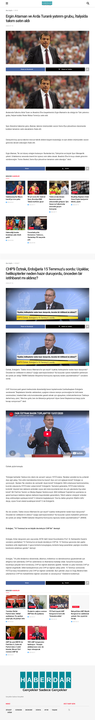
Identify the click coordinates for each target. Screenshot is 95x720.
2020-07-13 (9, 26)
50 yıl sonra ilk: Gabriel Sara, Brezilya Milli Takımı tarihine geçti (36, 199)
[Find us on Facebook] (65, 710)
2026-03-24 (10, 202)
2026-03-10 (75, 204)
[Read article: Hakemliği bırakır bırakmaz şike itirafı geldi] (15, 223)
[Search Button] (88, 3)
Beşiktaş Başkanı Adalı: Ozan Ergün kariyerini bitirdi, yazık (80, 199)
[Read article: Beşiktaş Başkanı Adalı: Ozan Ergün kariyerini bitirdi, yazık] (80, 188)
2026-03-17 (32, 204)
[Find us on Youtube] (74, 710)
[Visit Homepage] (47, 3)
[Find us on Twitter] (69, 710)
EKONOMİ (28, 710)
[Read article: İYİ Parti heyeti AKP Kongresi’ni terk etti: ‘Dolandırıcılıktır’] (59, 602)
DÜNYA (38, 710)
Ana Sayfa (9, 10)
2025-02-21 (32, 652)
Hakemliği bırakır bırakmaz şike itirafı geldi (13, 234)
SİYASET (17, 263)
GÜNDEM (18, 710)
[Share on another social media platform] (87, 69)
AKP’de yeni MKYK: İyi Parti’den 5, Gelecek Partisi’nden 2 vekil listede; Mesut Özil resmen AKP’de (14, 647)
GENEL (10, 607)
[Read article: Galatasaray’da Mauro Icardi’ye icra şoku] (15, 188)
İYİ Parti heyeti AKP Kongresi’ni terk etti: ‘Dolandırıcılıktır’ (57, 613)
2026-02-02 (10, 621)
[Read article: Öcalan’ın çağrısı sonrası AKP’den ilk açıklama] (37, 602)
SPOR (16, 10)
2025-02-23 (53, 619)
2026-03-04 (10, 240)
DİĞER (10, 712)
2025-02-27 (32, 616)
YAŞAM (54, 710)
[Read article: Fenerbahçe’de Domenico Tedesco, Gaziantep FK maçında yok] (37, 223)
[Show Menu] (7, 3)
